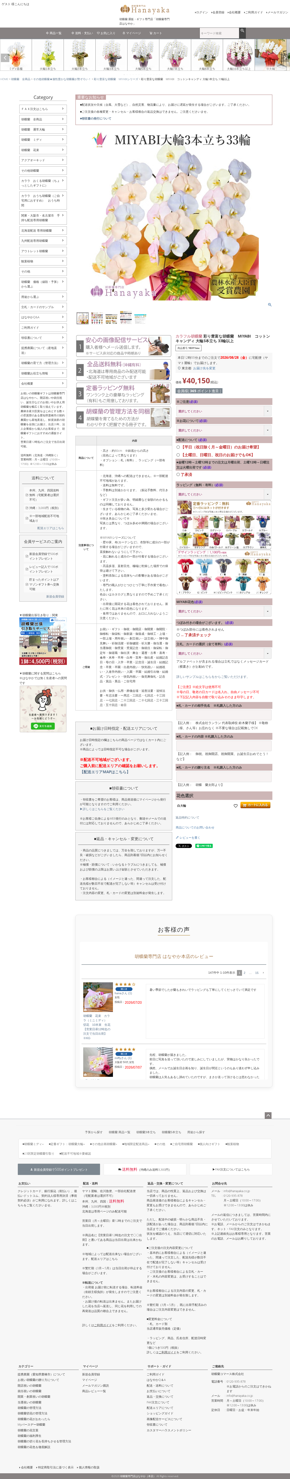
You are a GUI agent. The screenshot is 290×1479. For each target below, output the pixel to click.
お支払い (24, 1183)
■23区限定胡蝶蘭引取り (38, 1153)
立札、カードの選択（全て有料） (204, 644)
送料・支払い (84, 33)
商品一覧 (56, 33)
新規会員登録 (55, 596)
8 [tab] (145, 75)
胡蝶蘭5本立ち (171, 1132)
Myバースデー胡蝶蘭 (31, 1424)
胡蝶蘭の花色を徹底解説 (34, 1447)
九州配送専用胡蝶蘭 (34, 241)
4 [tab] (133, 75)
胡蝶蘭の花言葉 (28, 1430)
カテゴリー (25, 1366)
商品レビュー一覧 (94, 1391)
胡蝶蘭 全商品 (20, 79)
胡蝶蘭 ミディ (31, 140)
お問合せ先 (219, 1183)
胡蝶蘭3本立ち (146, 1132)
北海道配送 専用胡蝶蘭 (36, 230)
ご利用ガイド (254, 12)
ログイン (202, 12)
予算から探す (94, 1132)
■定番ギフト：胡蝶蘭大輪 (66, 1144)
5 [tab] (136, 75)
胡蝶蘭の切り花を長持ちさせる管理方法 (44, 1441)
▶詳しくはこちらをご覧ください (102, 809)
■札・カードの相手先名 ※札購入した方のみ (209, 705)
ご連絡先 (218, 1366)
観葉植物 (27, 261)
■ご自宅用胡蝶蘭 (181, 1144)
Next (285, 58)
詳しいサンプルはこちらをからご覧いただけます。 (213, 676)
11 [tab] (154, 75)
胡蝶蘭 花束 (30, 150)
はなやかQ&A (30, 317)
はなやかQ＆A (156, 1380)
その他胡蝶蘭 (30, 170)
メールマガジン (277, 12)
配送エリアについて (160, 1408)
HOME (4, 79)
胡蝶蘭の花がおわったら (34, 1419)
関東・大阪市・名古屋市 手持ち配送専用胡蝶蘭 (40, 217)
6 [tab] (139, 75)
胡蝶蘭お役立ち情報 (34, 373)
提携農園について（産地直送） (39, 350)
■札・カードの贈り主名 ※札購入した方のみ (209, 767)
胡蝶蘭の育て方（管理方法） (40, 363)
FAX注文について (158, 1402)
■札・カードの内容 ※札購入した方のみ (204, 736)
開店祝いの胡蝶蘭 (29, 1385)
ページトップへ (268, 1115)
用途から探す (196, 1132)
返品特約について (187, 817)
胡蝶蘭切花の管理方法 (32, 1413)
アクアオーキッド (33, 160)
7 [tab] (142, 75)
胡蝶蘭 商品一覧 (119, 1132)
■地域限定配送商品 (135, 1144)
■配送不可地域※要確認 (75, 1153)
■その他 (160, 1144)
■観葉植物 (232, 1144)
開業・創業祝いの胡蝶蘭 (34, 1396)
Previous (5, 58)
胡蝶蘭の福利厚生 (29, 1436)
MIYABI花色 (189, 602)
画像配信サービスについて (164, 1419)
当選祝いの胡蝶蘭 (29, 1402)
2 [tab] (127, 75)
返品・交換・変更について (165, 1183)
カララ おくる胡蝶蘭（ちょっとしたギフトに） (40, 183)
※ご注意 (187, 401)
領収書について (31, 338)
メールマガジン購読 (95, 1385)
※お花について (191, 420)
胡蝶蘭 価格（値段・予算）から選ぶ (40, 284)
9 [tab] (148, 75)
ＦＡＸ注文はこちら (34, 109)
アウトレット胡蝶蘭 (34, 251)
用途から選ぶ (30, 297)
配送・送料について (160, 1385)
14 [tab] (163, 75)
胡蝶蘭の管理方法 (29, 1408)
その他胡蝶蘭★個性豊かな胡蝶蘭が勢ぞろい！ (62, 79)
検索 (242, 31)
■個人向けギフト (209, 1144)
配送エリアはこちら (50, 528)
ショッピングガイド (160, 1413)
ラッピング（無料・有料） (199, 485)
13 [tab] (160, 75)
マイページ (133, 33)
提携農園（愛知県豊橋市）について (41, 1374)
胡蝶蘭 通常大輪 (33, 129)
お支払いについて (158, 1391)
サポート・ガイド (159, 1366)
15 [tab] (166, 75)
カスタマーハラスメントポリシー (169, 1430)
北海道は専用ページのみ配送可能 (104, 1211)
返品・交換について (160, 1396)
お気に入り (108, 33)
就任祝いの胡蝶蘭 (29, 1391)
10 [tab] (151, 75)
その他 (25, 271)
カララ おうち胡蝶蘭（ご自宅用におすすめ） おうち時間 (40, 200)
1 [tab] (124, 75)
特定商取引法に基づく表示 (56, 1467)
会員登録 (218, 12)
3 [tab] (130, 75)
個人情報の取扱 (89, 1467)
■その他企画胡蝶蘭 (102, 1144)
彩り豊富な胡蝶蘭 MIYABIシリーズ (116, 79)
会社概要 (235, 12)
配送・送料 (90, 1183)
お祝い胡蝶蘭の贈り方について (38, 1380)
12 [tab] (157, 75)
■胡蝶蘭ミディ (32, 1144)
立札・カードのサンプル (37, 307)
